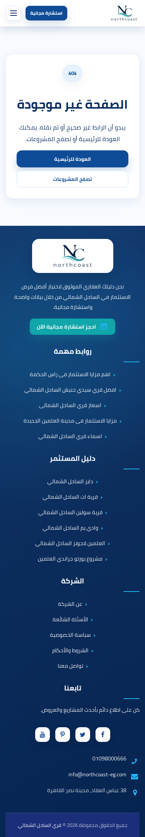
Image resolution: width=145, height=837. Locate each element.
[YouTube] (42, 734)
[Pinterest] (62, 734)
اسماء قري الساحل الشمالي (70, 436)
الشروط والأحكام (70, 651)
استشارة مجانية (46, 13)
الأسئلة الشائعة (70, 620)
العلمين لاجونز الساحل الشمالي (70, 544)
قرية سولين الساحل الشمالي (70, 513)
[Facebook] (103, 734)
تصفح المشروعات (72, 179)
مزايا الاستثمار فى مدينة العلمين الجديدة (70, 421)
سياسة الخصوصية (70, 635)
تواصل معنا (70, 666)
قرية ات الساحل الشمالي (70, 497)
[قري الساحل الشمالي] (124, 13)
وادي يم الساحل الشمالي (70, 528)
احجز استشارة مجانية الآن (66, 327)
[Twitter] (82, 734)
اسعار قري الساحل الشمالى (70, 406)
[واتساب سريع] (132, 800)
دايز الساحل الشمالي (70, 482)
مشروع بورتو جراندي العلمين (70, 559)
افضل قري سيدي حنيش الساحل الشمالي (70, 390)
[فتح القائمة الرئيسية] (13, 13)
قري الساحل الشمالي (39, 825)
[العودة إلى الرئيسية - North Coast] (72, 256)
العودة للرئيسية (72, 159)
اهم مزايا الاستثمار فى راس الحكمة (70, 375)
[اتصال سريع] (132, 778)
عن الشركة (70, 604)
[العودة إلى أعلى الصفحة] (135, 827)
